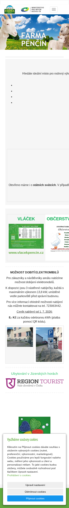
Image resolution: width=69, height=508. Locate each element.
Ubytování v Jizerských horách (34, 373)
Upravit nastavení (35, 485)
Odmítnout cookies (35, 491)
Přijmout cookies (35, 498)
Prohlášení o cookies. (19, 475)
